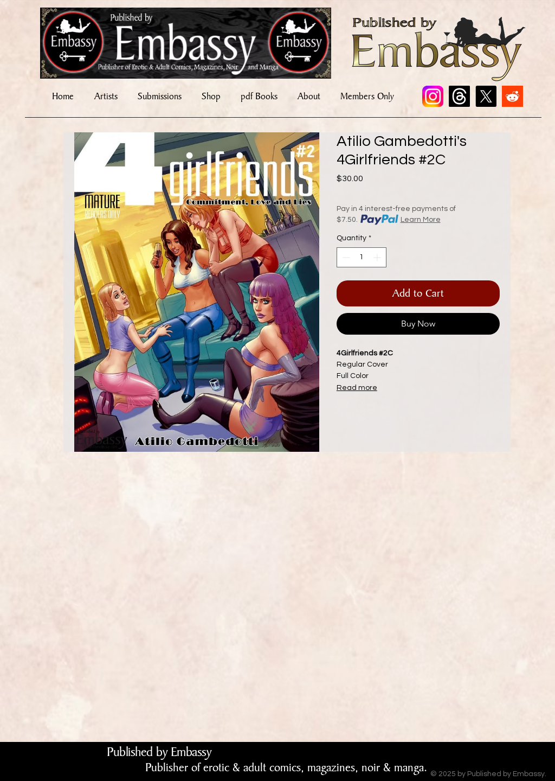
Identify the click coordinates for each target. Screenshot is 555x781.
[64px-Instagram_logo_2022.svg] (432, 96)
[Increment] (378, 257)
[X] (485, 96)
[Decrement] (345, 257)
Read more (357, 388)
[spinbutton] (361, 257)
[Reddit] (512, 96)
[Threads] (459, 96)
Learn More (421, 219)
